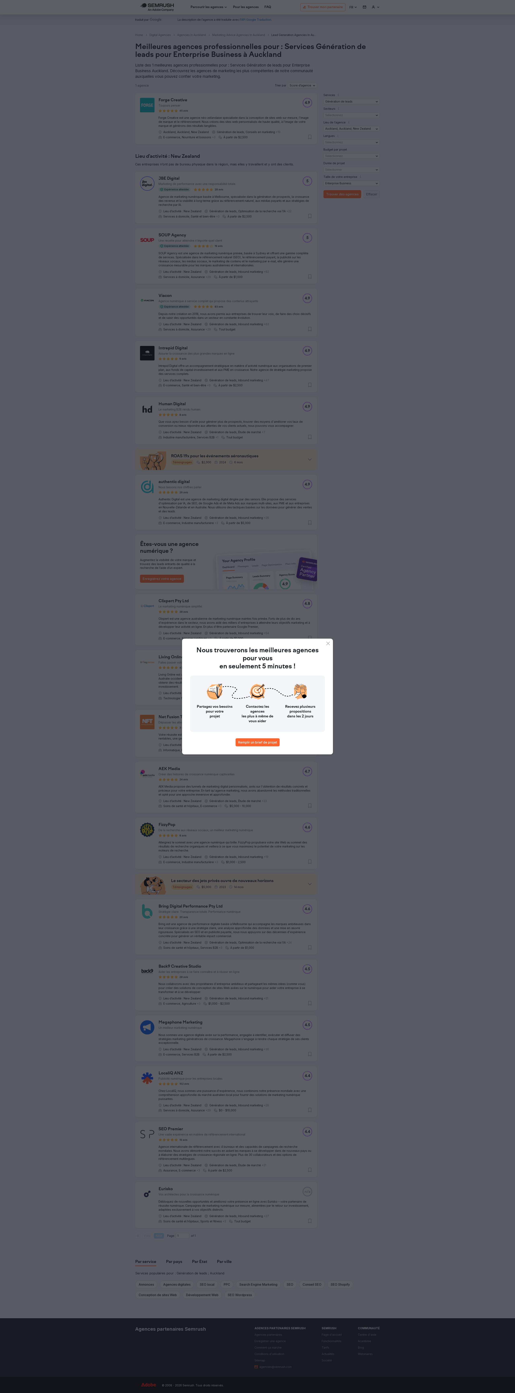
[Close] (328, 643)
